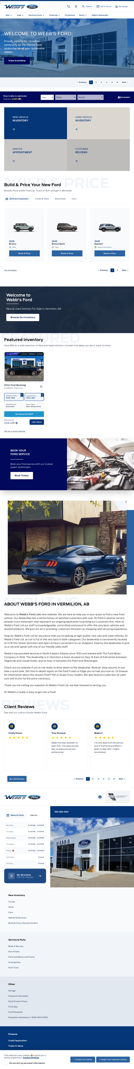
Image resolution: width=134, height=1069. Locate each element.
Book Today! (22, 475)
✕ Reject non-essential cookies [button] (113, 1060)
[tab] (17, 198)
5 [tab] (112, 82)
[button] (68, 6)
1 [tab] (112, 270)
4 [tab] (106, 82)
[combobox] (47, 97)
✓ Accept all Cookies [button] (83, 1060)
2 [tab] (96, 82)
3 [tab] (101, 82)
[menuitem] (9, 15)
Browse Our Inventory (22, 317)
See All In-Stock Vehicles (14, 431)
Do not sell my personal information (27, 1063)
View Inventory (17, 60)
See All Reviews (17, 779)
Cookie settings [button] (31, 1058)
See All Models (10, 270)
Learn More (37, 422)
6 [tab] (117, 82)
